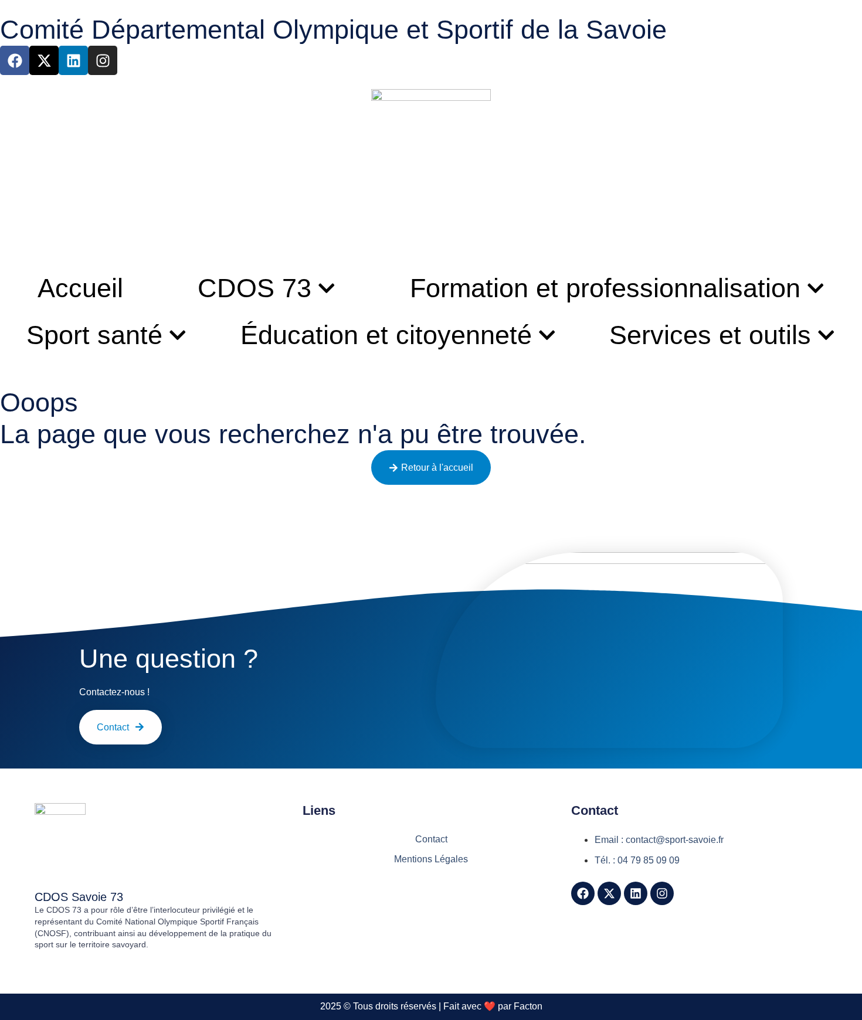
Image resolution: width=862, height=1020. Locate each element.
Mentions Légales (431, 859)
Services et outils (710, 335)
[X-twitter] (44, 60)
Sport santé (94, 335)
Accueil (80, 288)
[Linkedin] (73, 60)
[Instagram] (102, 60)
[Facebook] (14, 60)
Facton (528, 1006)
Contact (431, 839)
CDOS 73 (254, 288)
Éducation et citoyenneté (386, 335)
